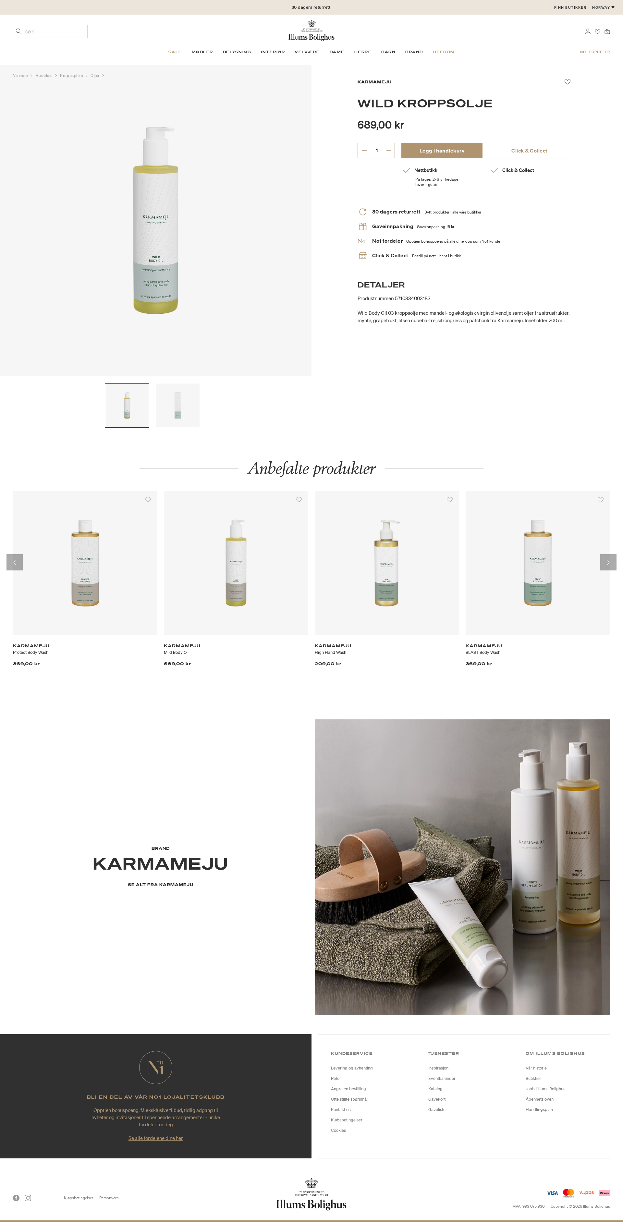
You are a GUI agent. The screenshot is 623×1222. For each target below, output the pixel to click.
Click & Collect (529, 150)
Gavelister (437, 1109)
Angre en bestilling (348, 1089)
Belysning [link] (237, 52)
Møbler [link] (202, 52)
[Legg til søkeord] (19, 32)
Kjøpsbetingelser (78, 1198)
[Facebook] (16, 1198)
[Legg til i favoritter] (148, 500)
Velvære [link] (307, 52)
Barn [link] (388, 52)
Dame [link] (337, 52)
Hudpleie (44, 75)
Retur (336, 1078)
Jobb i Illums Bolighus (545, 1089)
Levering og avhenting (352, 1068)
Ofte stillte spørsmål (349, 1099)
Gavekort (437, 1099)
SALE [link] (175, 52)
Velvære (21, 75)
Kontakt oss (341, 1109)
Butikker (533, 1078)
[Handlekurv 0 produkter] (607, 31)
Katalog (435, 1089)
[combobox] (50, 31)
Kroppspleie (72, 75)
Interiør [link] (273, 52)
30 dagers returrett (311, 9)
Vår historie (536, 1068)
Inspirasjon (438, 1068)
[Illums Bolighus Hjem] (311, 30)
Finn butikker (570, 7)
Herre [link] (363, 52)
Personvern (109, 1198)
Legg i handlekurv (442, 150)
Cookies (338, 1130)
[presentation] (14, 562)
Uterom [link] (444, 52)
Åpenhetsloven (540, 1099)
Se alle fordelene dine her (155, 1138)
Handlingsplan (539, 1109)
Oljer (96, 75)
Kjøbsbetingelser (346, 1120)
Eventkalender (442, 1078)
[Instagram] (28, 1198)
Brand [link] (414, 52)
